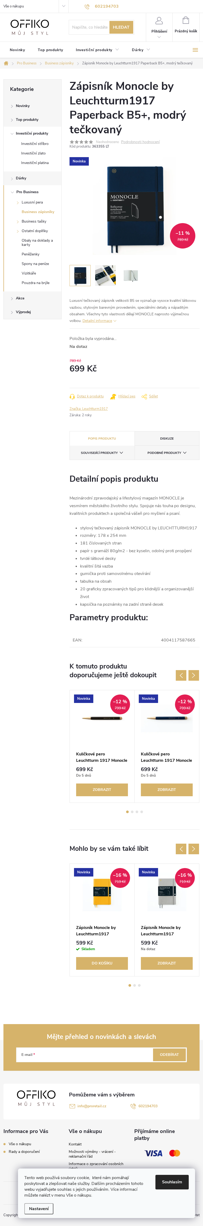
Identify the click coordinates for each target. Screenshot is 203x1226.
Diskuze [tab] (167, 438)
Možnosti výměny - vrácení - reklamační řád (92, 1154)
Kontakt (75, 1144)
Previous (181, 675)
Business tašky (34, 221)
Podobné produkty (164, 453)
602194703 (148, 1106)
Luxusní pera (32, 202)
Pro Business (27, 191)
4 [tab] (141, 812)
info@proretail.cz (91, 1106)
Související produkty (99, 453)
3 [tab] (137, 812)
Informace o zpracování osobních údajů (96, 1166)
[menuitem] (17, 50)
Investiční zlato (33, 153)
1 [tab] (127, 812)
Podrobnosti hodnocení (140, 142)
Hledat (121, 27)
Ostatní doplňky (35, 230)
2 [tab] (132, 812)
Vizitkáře (29, 273)
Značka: (89, 408)
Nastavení (39, 1209)
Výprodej (23, 312)
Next (193, 675)
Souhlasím (172, 1182)
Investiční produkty (32, 133)
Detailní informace (97, 320)
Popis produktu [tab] (102, 438)
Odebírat (169, 1054)
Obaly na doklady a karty (37, 242)
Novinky (23, 105)
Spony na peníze (35, 263)
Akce (20, 298)
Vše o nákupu (13, 6)
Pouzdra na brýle (35, 282)
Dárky (21, 178)
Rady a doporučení (24, 1151)
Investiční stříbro (35, 143)
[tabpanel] (102, 746)
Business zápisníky (38, 211)
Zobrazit (102, 789)
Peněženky (30, 254)
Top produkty (27, 119)
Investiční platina (35, 162)
